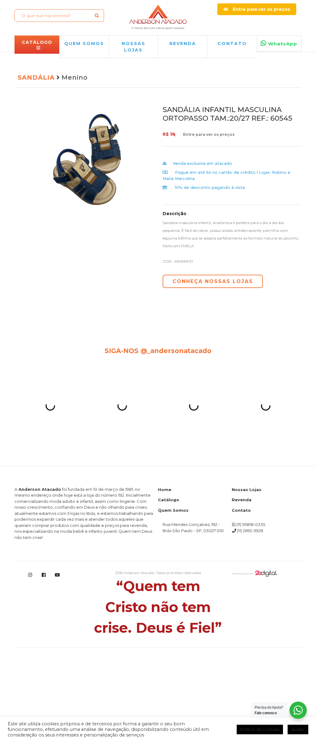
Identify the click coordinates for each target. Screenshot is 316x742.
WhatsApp (282, 44)
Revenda (242, 593)
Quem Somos (173, 604)
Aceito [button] (298, 729)
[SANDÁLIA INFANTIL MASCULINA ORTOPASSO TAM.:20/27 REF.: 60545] (96, 162)
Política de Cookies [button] (259, 729)
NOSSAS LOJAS (133, 47)
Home (164, 583)
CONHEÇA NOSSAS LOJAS (213, 281)
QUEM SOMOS (84, 43)
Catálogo (168, 593)
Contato (232, 43)
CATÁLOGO (37, 42)
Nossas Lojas (246, 583)
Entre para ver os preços (260, 9)
